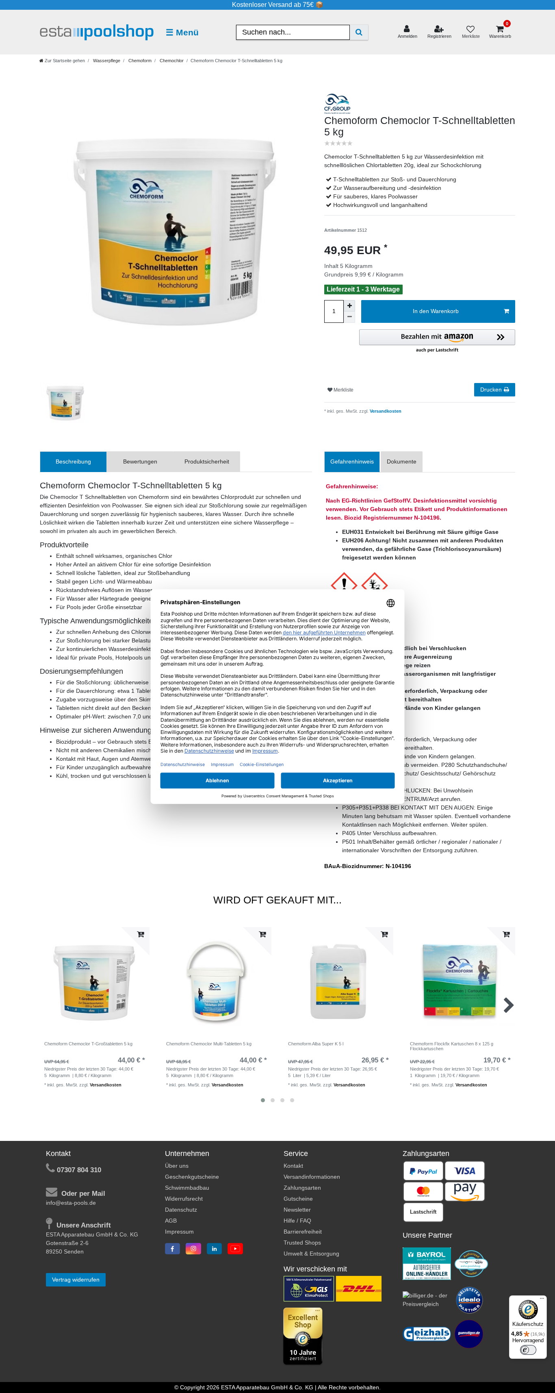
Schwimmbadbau (187, 1187)
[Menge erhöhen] (349, 305)
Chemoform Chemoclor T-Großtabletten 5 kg (88, 1043)
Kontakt (293, 1165)
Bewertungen (140, 461)
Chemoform (139, 60)
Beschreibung (73, 461)
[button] (437, 341)
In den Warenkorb (436, 311)
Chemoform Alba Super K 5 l (315, 1043)
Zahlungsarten (302, 1187)
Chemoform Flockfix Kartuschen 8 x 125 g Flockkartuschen (451, 1046)
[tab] (73, 461)
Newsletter (297, 1209)
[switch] (528, 1350)
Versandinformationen (312, 1176)
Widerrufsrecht (184, 1198)
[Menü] (542, 1300)
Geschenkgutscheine (192, 1176)
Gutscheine (298, 1198)
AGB (171, 1220)
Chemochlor (171, 60)
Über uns (177, 1165)
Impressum (179, 1231)
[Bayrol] (427, 1263)
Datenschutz (181, 1209)
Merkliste (342, 390)
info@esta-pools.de (71, 1202)
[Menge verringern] (349, 317)
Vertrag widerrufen (76, 1279)
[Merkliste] (470, 32)
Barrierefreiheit (303, 1231)
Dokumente (401, 461)
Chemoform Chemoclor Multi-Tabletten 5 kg (208, 1043)
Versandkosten (385, 411)
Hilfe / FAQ (297, 1220)
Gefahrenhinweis (352, 461)
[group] (216, 982)
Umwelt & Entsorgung (311, 1253)
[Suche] (359, 32)
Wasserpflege (106, 60)
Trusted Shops (302, 1242)
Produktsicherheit (206, 461)
